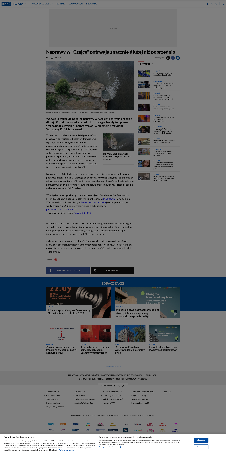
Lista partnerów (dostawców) (110, 447)
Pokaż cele (201, 447)
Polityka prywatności (67, 450)
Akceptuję (201, 440)
